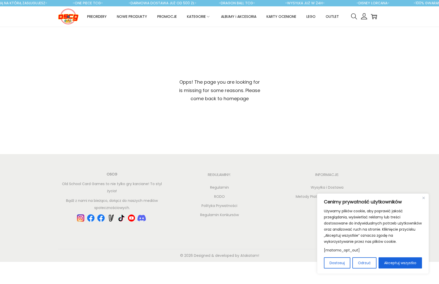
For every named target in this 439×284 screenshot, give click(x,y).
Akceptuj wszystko (400, 262)
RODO (219, 196)
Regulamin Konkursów (219, 214)
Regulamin (219, 187)
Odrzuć (364, 262)
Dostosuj (337, 262)
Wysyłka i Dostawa (327, 187)
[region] (373, 233)
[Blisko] (423, 198)
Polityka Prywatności (219, 205)
